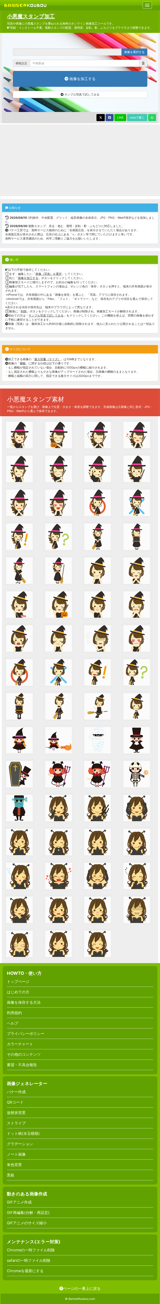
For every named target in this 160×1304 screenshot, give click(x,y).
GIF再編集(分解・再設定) (28, 1212)
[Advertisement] (80, 160)
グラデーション (20, 1144)
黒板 (10, 1175)
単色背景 (14, 1164)
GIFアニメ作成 (19, 1202)
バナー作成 (16, 1092)
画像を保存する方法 (24, 1002)
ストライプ (16, 1123)
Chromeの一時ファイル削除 (31, 1250)
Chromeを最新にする (25, 1271)
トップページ (18, 981)
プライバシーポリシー (25, 1033)
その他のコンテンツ (24, 1054)
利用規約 (14, 1013)
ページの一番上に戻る (82, 1288)
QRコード (15, 1102)
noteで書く (137, 117)
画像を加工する (82, 79)
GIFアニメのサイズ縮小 (27, 1223)
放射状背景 (16, 1112)
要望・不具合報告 (22, 1065)
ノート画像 (16, 1154)
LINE (120, 117)
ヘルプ (12, 1023)
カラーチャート (20, 1044)
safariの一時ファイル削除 (28, 1260)
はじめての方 (18, 992)
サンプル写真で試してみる (81, 94)
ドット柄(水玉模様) (23, 1133)
